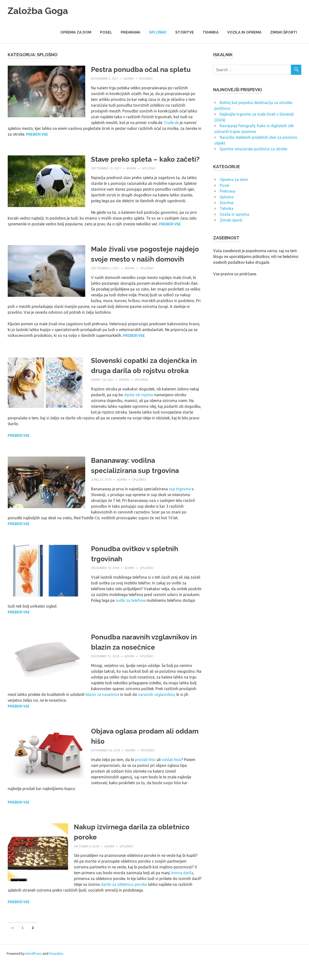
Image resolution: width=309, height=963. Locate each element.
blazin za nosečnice (102, 694)
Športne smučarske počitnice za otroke (253, 149)
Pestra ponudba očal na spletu (141, 70)
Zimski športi (283, 32)
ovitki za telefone (131, 600)
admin (128, 78)
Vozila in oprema (244, 32)
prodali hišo (145, 759)
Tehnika (210, 32)
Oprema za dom (75, 32)
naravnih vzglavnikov (156, 694)
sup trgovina (180, 489)
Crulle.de (171, 122)
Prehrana (130, 32)
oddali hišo (171, 759)
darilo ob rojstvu (138, 395)
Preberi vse (37, 134)
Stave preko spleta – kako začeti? (145, 159)
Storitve (184, 32)
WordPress (33, 954)
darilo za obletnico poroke (124, 884)
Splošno (158, 32)
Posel (106, 32)
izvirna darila (182, 873)
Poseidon (56, 954)
